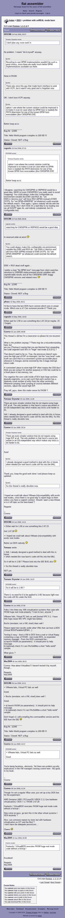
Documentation (30, 909)
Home (25, 11)
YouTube (53, 912)
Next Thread (55, 882)
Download (20, 909)
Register (39, 11)
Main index (11, 909)
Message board (52, 909)
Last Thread (44, 882)
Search (31, 11)
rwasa (40, 915)
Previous (16, 26)
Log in (48, 13)
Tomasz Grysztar (31, 912)
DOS (19, 20)
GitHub (46, 912)
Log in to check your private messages (29, 13)
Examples (41, 909)
